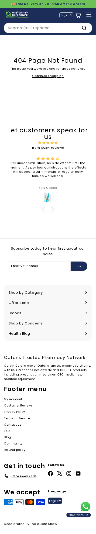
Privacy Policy (14, 412)
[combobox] (48, 28)
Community (13, 443)
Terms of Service (17, 418)
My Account (13, 399)
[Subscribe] (79, 266)
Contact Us (13, 425)
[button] (44, 209)
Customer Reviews (18, 405)
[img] (48, 142)
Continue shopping (48, 76)
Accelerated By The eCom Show (30, 524)
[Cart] (77, 15)
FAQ (7, 431)
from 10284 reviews (48, 147)
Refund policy (14, 450)
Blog (7, 437)
